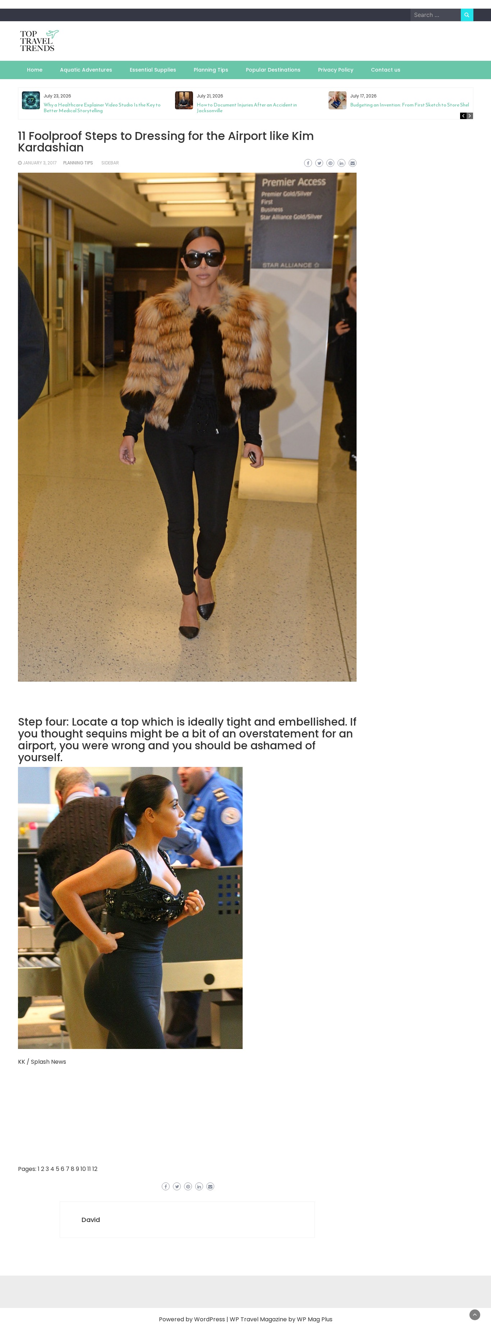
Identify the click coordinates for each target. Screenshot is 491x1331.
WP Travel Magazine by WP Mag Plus (281, 1319)
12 (94, 1169)
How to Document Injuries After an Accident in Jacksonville (247, 107)
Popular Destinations (273, 69)
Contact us (385, 69)
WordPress (209, 1319)
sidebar (110, 163)
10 (83, 1169)
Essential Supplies (153, 69)
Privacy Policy (335, 69)
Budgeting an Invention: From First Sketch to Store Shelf (410, 105)
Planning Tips (211, 69)
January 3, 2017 (40, 163)
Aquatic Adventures (86, 69)
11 (89, 1169)
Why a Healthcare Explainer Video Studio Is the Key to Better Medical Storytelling (102, 107)
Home (34, 69)
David (91, 1219)
